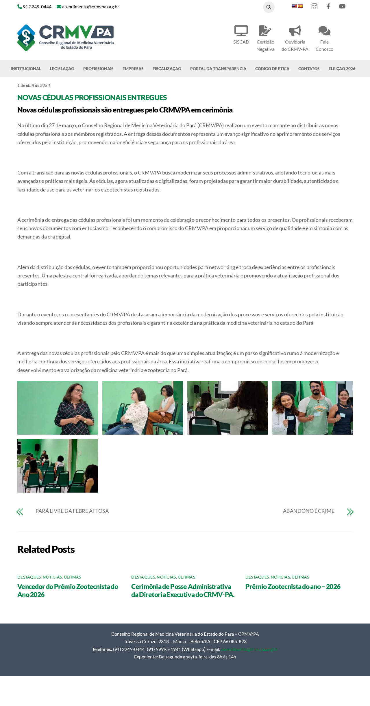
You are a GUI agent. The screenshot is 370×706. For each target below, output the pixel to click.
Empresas (133, 68)
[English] (294, 6)
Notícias (52, 577)
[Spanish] (300, 6)
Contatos (309, 68)
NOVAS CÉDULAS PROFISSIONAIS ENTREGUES (92, 97)
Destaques (29, 577)
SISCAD (241, 41)
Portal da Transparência (218, 68)
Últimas (72, 577)
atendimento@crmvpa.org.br (249, 649)
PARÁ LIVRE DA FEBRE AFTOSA (72, 510)
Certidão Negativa (265, 45)
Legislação (62, 68)
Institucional (26, 68)
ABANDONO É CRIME (308, 510)
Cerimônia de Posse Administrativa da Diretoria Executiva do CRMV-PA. (182, 590)
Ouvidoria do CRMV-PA (295, 45)
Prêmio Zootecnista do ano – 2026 (293, 586)
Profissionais (98, 68)
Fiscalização (167, 68)
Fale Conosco (324, 45)
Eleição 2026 (342, 68)
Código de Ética (272, 68)
